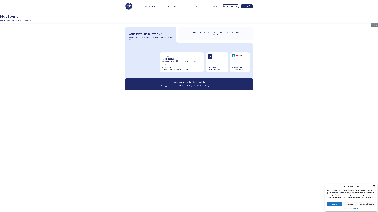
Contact (246, 6)
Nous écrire (167, 67)
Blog (215, 6)
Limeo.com (215, 86)
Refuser (350, 204)
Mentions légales (179, 82)
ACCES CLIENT (232, 6)
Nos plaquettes (173, 6)
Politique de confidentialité (351, 208)
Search (374, 25)
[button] (374, 186)
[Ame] (129, 6)
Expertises (196, 6)
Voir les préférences (367, 204)
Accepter (335, 204)
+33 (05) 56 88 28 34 (169, 59)
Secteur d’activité (147, 6)
